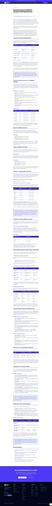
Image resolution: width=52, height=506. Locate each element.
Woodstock (36, 492)
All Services (23, 487)
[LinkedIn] (5, 490)
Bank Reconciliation (15, 489)
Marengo (32, 493)
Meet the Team (24, 490)
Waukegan (32, 491)
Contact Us (34, 2)
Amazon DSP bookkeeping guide (31, 35)
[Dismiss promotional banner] (47, 0)
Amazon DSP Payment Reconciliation (20, 457)
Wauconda (32, 494)
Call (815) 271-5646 (30, 477)
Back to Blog (15, 7)
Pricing (25, 2)
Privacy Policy (39, 503)
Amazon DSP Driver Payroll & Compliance (21, 452)
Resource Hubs (24, 496)
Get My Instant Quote (22, 477)
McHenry (32, 492)
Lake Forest (36, 493)
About (28, 2)
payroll (35, 19)
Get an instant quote (26, 442)
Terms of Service (44, 503)
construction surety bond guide (19, 69)
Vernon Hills (32, 490)
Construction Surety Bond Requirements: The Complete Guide (24, 459)
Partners (23, 497)
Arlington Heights (36, 487)
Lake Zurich (36, 490)
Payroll (14, 487)
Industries (22, 2)
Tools (31, 2)
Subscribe (10, 495)
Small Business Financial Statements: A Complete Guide (23, 461)
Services (18, 2)
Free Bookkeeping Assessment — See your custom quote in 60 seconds (25, 0)
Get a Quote (45, 2)
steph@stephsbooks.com (44, 487)
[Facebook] (4, 490)
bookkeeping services (17, 443)
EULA (47, 503)
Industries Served (24, 488)
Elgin (35, 491)
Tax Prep (14, 490)
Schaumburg (32, 487)
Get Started (23, 499)
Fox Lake (36, 494)
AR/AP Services (15, 488)
